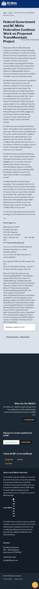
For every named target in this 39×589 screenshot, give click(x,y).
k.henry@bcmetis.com (16, 243)
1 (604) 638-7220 (9, 557)
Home (5, 12)
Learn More (29, 420)
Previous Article (12, 337)
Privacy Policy (7, 579)
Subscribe (25, 442)
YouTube (8, 464)
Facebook (9, 460)
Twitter (19, 460)
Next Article (24, 337)
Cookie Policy (18, 579)
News (10, 12)
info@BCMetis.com (10, 560)
